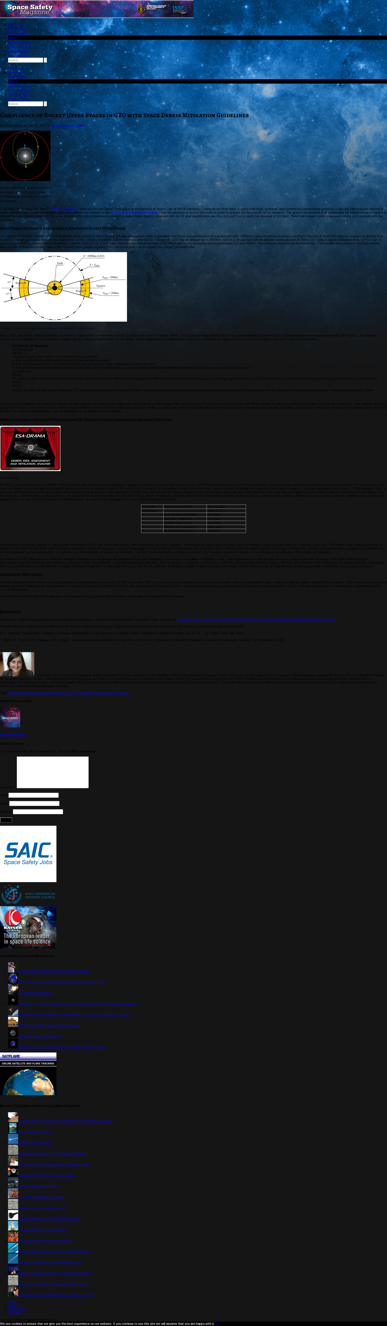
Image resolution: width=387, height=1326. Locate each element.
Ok (217, 1324)
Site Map (14, 1313)
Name (4, 795)
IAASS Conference (64, 209)
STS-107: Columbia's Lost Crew (41, 1197)
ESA (65, 693)
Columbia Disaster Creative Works (42, 1230)
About (12, 1302)
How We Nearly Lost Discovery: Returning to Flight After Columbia (65, 1121)
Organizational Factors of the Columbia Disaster (52, 1153)
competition (24, 693)
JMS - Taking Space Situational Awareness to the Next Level (61, 982)
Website (6, 811)
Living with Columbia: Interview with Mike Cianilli (51, 1284)
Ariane (11, 693)
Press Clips (16, 24)
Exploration (17, 51)
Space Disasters (19, 42)
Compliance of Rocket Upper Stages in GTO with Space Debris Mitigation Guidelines (78, 1004)
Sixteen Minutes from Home (37, 1186)
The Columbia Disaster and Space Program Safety (54, 1164)
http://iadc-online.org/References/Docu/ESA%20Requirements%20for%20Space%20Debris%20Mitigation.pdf (256, 619)
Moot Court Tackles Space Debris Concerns (49, 1025)
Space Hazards (18, 55)
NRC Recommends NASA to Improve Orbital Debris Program (61, 1047)
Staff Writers (12, 734)
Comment (8, 787)
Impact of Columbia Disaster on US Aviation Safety (54, 1273)
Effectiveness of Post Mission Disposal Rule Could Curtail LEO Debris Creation (74, 1014)
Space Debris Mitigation (68, 125)
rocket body (112, 693)
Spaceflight (17, 29)
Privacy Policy (18, 1309)
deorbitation (41, 693)
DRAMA (56, 693)
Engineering (17, 33)
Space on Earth (19, 46)
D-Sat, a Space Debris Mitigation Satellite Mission (53, 971)
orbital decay (94, 693)
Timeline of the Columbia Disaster (42, 1208)
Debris (13, 37)
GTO (72, 693)
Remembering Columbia (35, 1132)
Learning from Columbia (34, 1143)
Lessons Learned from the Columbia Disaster (50, 1262)
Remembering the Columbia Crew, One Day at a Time (56, 1295)
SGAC (125, 693)
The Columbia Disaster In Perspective (45, 1240)
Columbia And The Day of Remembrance (47, 1175)
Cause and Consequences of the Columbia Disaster (54, 1251)
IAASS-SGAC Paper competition (134, 212)
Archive (13, 1305)
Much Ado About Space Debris (39, 1036)
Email (4, 803)
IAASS (80, 693)
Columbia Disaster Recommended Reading (48, 1219)
